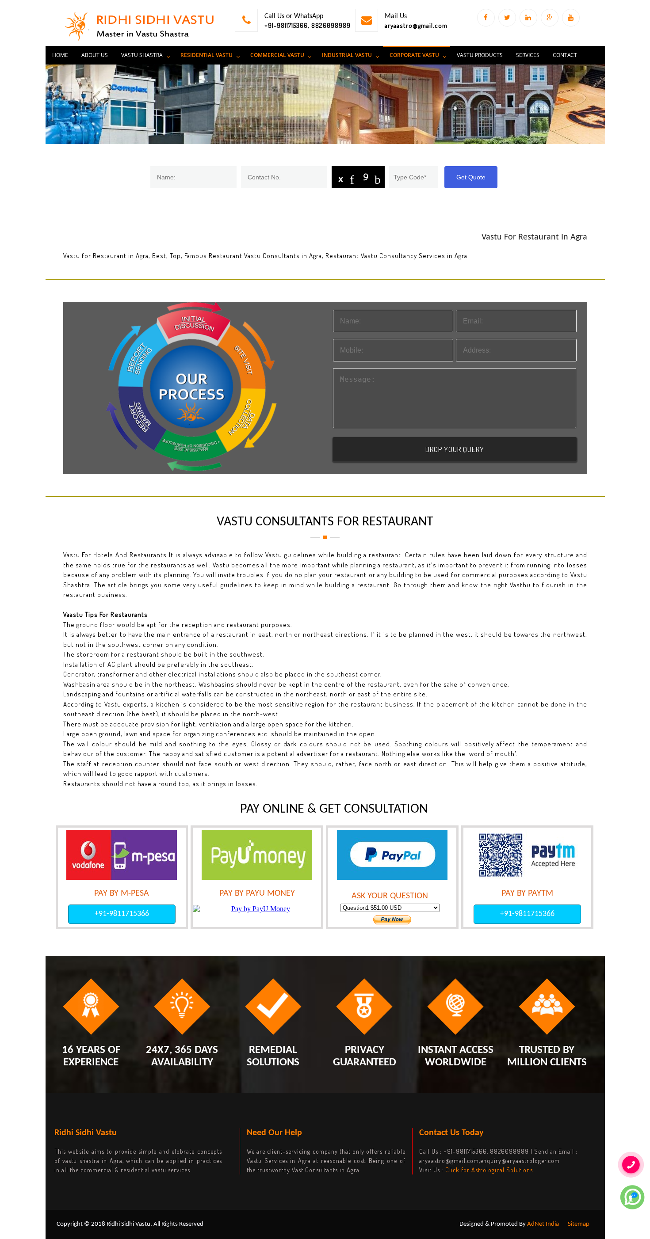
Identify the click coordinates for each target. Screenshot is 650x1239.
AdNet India (543, 1224)
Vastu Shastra (142, 55)
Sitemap (578, 1224)
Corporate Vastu (414, 55)
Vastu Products (480, 55)
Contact (565, 55)
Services (527, 55)
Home (60, 55)
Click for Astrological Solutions (489, 1170)
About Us (94, 55)
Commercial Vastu (277, 55)
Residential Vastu (206, 55)
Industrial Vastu (347, 55)
